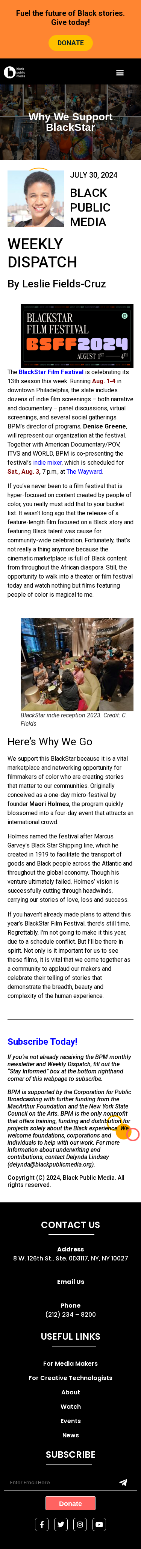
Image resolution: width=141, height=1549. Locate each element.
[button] (120, 72)
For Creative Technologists (70, 1378)
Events (71, 1421)
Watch (71, 1406)
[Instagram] (80, 1524)
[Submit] (123, 1482)
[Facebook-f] (42, 1524)
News (70, 1435)
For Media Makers (70, 1363)
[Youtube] (99, 1524)
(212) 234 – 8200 (70, 1314)
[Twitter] (61, 1524)
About (70, 1392)
